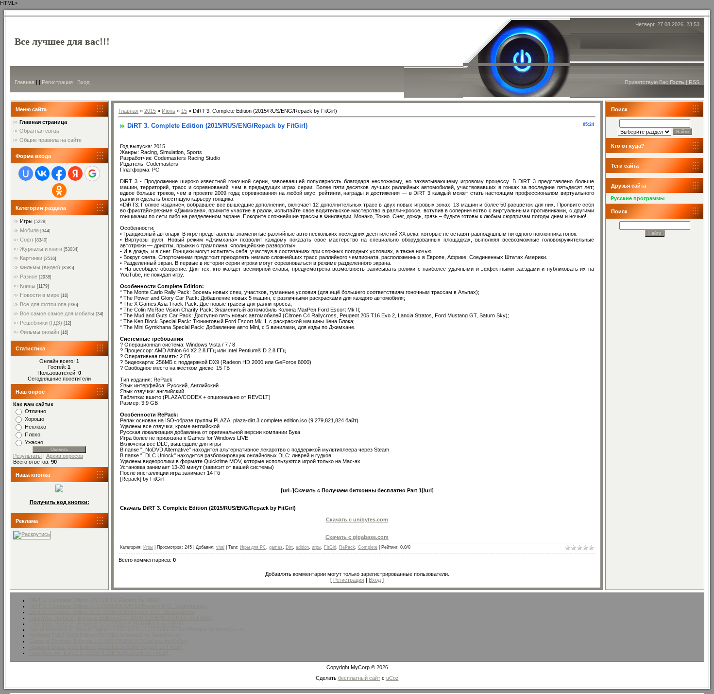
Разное (28, 276)
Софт (27, 240)
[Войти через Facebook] (58, 173)
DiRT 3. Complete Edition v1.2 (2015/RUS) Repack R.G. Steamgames (111, 612)
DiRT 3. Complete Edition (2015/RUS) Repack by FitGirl (94, 600)
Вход (83, 82)
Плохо (32, 434)
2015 (150, 111)
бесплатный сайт (359, 678)
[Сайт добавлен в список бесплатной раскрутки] (32, 534)
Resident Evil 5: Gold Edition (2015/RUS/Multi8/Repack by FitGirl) (106, 647)
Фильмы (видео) (40, 267)
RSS (694, 82)
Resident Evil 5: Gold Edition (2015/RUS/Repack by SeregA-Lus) (105, 635)
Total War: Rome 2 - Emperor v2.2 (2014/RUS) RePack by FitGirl (106, 623)
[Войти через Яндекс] (75, 173)
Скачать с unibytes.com (357, 519)
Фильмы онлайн (39, 332)
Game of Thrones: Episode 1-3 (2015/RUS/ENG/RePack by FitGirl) (108, 641)
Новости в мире (39, 295)
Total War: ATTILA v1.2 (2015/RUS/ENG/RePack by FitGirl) (99, 653)
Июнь (168, 111)
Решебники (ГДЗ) (41, 323)
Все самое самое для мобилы (57, 313)
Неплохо (35, 427)
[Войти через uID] (25, 173)
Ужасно (34, 442)
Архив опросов (64, 456)
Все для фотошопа (43, 304)
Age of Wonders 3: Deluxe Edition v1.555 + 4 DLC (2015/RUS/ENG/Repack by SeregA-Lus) (137, 629)
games (276, 547)
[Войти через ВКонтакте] (42, 173)
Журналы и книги (41, 249)
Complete (367, 547)
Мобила (29, 230)
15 (184, 111)
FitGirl (330, 547)
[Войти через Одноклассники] (59, 190)
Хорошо (34, 419)
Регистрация (57, 82)
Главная (24, 82)
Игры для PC (253, 547)
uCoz (392, 678)
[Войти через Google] (92, 173)
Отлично (35, 411)
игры (316, 547)
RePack (347, 547)
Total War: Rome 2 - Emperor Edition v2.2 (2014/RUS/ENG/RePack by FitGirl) (121, 618)
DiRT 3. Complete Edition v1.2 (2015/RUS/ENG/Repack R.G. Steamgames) (118, 606)
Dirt (289, 547)
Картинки (31, 258)
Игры (26, 221)
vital (220, 547)
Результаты (27, 456)
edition (302, 547)
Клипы (27, 286)
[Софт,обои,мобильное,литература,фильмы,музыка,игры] (59, 490)
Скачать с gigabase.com (357, 537)
